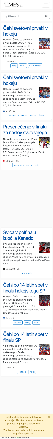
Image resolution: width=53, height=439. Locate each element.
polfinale (22, 372)
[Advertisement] (26, 198)
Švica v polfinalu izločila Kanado (19, 235)
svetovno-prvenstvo (23, 165)
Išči (46, 16)
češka (23, 65)
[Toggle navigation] (46, 5)
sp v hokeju (26, 273)
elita (37, 165)
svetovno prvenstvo (17, 115)
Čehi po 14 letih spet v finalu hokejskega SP (25, 288)
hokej (14, 65)
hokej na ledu (35, 65)
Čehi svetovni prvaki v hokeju (25, 31)
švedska (17, 322)
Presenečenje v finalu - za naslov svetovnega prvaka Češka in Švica (26, 132)
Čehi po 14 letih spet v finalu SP (25, 337)
